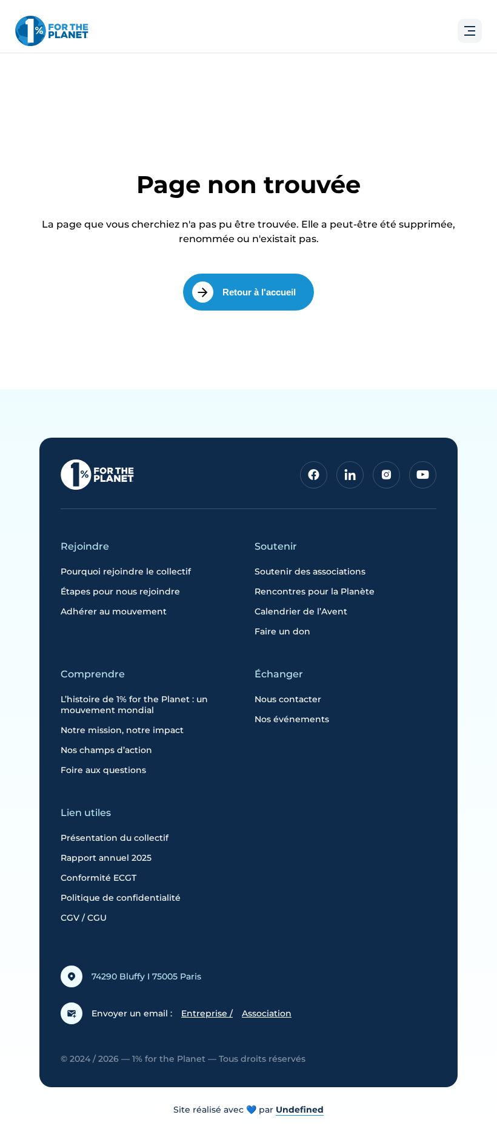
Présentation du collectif (114, 837)
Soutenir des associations (310, 571)
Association (267, 1013)
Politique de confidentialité (121, 897)
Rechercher (434, 100)
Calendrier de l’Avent (301, 611)
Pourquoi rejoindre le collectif (126, 571)
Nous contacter (288, 699)
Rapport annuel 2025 (106, 857)
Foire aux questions (103, 770)
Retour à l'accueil (259, 292)
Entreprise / (207, 1013)
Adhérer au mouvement (114, 611)
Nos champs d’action (106, 750)
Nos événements (292, 719)
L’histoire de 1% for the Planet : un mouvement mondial (134, 705)
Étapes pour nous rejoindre (120, 591)
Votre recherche (52, 69)
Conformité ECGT (98, 877)
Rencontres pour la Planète (315, 591)
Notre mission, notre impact (122, 730)
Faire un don (282, 631)
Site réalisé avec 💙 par (248, 1109)
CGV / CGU (84, 917)
